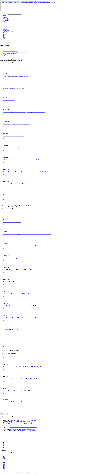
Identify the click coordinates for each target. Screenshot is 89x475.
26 (3, 195)
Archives (4, 55)
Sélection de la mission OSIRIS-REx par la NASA (15, 76)
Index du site (17, 472)
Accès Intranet (5, 23)
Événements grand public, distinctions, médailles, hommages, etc (15, 52)
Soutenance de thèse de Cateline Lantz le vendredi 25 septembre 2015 (23, 427)
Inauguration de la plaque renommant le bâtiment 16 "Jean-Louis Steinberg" (22, 293)
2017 (4, 458)
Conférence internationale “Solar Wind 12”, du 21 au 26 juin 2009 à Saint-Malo (23, 366)
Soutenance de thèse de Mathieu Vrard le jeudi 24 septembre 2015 (23, 425)
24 (3, 193)
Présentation (5, 28)
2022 (4, 36)
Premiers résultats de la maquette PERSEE (13, 136)
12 (3, 443)
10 (3, 343)
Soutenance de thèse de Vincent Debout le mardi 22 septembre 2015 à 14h (24, 424)
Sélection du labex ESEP (9, 100)
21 (3, 190)
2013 (4, 463)
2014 (4, 462)
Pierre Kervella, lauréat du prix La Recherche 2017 (15, 258)
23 (3, 192)
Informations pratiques (7, 22)
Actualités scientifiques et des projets (10, 51)
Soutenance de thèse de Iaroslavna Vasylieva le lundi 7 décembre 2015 (24, 420)
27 (3, 196)
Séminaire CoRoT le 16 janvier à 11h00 (13, 401)
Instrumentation (6, 30)
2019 (4, 456)
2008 (4, 468)
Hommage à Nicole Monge (9, 281)
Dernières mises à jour (4, 472)
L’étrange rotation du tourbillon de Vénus (13, 88)
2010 (4, 466)
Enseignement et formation (8, 31)
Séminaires (5, 17)
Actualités (5, 26)
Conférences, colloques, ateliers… (9, 53)
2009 (4, 467)
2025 (4, 32)
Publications (5, 18)
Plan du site (12, 472)
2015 (4, 460)
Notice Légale (23, 472)
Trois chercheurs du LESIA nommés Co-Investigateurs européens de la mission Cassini (24, 171)
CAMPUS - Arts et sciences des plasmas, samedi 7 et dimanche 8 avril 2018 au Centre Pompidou (27, 234)
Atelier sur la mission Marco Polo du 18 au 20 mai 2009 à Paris (18, 390)
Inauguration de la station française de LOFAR (14, 183)
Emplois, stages (6, 19)
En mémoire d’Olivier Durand (10, 329)
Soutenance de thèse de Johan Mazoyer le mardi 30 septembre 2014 (23, 430)
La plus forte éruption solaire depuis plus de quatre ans (16, 124)
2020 (4, 38)
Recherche (5, 29)
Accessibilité (34, 472)
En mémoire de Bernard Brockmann (12, 222)
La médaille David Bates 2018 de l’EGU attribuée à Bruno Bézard (19, 317)
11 (3, 442)
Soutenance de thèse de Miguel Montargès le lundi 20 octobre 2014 (22, 429)
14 (3, 346)
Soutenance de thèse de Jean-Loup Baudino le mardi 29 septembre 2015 (24, 423)
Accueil (4, 15)
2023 (4, 35)
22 (3, 191)
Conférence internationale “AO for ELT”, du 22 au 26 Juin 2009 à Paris (21, 378)
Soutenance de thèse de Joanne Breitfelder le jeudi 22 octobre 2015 (22, 422)
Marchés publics (6, 20)
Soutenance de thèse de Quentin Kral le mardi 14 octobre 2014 (21, 428)
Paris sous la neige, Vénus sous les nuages (13, 148)
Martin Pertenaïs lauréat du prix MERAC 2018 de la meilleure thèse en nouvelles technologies (26, 246)
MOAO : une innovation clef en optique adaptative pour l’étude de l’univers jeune (23, 159)
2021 (4, 37)
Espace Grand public (7, 16)
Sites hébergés (29, 472)
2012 (4, 464)
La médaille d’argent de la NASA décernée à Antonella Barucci (18, 269)
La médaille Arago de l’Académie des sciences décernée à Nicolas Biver (20, 305)
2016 (4, 459)
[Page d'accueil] (6, 25)
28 (3, 198)
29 (3, 199)
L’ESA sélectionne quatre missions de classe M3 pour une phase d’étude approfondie (24, 112)
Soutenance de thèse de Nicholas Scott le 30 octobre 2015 (21, 421)
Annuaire (4, 21)
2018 (4, 457)
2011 (4, 465)
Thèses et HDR (6, 54)
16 (3, 447)
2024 (4, 34)
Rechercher (5, 13)
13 (3, 444)
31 (3, 201)
